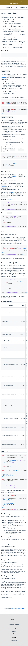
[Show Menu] (2, 7)
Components (23, 7)
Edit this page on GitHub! (18, 608)
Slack (14, 633)
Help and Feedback (14, 624)
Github (14, 631)
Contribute (14, 640)
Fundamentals (8, 7)
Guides (16, 7)
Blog (14, 622)
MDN (20, 66)
